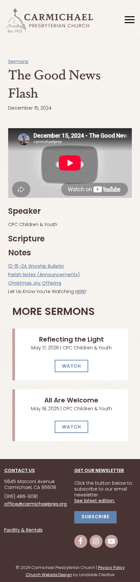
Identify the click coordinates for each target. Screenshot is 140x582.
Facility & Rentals (23, 530)
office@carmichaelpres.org (35, 504)
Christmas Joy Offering (34, 283)
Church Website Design (49, 575)
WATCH (71, 366)
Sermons (18, 62)
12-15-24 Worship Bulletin (36, 266)
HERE (80, 292)
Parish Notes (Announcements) (44, 275)
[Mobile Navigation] (129, 20)
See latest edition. (94, 501)
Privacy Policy (111, 568)
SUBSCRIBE (95, 517)
